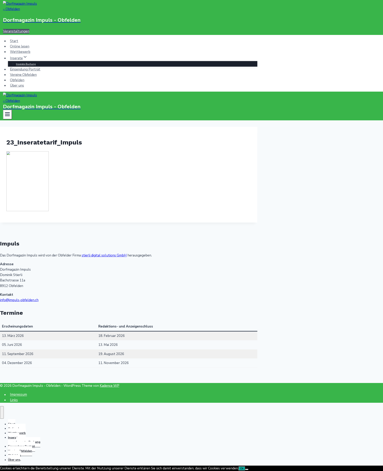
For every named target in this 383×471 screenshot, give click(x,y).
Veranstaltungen (16, 31)
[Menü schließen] (2, 412)
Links (14, 400)
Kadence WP (109, 385)
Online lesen (19, 46)
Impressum (18, 394)
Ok (242, 468)
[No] (246, 469)
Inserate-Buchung (26, 64)
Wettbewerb (20, 51)
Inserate (13, 437)
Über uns (17, 85)
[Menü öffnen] (7, 114)
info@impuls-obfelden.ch (19, 300)
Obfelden (17, 80)
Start (14, 41)
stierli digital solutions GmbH (104, 255)
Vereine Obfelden (23, 74)
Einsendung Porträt (25, 69)
